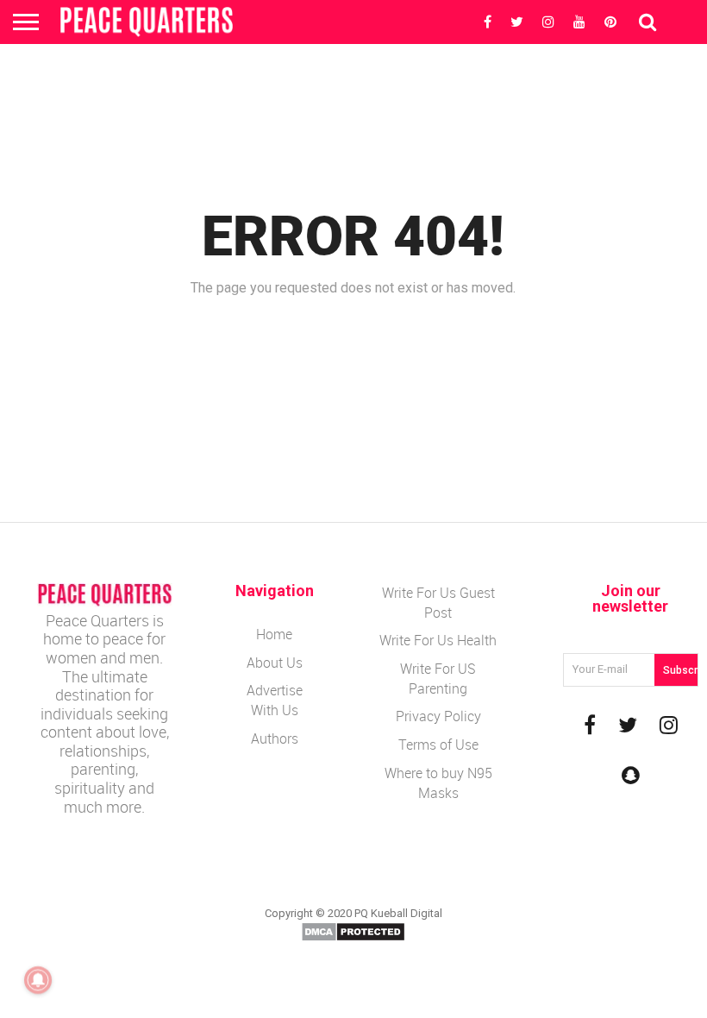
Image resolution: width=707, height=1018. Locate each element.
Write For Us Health (438, 640)
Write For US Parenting (438, 678)
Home (274, 634)
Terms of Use (438, 744)
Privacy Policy (438, 716)
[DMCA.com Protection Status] (353, 938)
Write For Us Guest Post (438, 602)
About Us (275, 662)
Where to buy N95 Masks (438, 783)
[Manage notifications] (38, 980)
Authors (274, 738)
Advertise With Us (275, 700)
